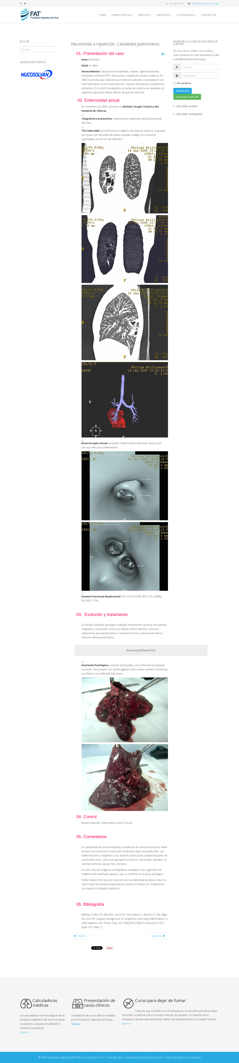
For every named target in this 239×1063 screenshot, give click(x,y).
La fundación (185, 14)
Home (102, 14)
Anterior (81, 936)
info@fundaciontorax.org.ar (205, 3)
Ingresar (24, 1032)
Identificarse (182, 90)
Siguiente (157, 936)
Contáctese (209, 14)
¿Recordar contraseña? (189, 114)
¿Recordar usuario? (187, 106)
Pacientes (163, 14)
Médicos (144, 14)
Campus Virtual (121, 14)
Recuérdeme (184, 83)
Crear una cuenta (186, 96)
